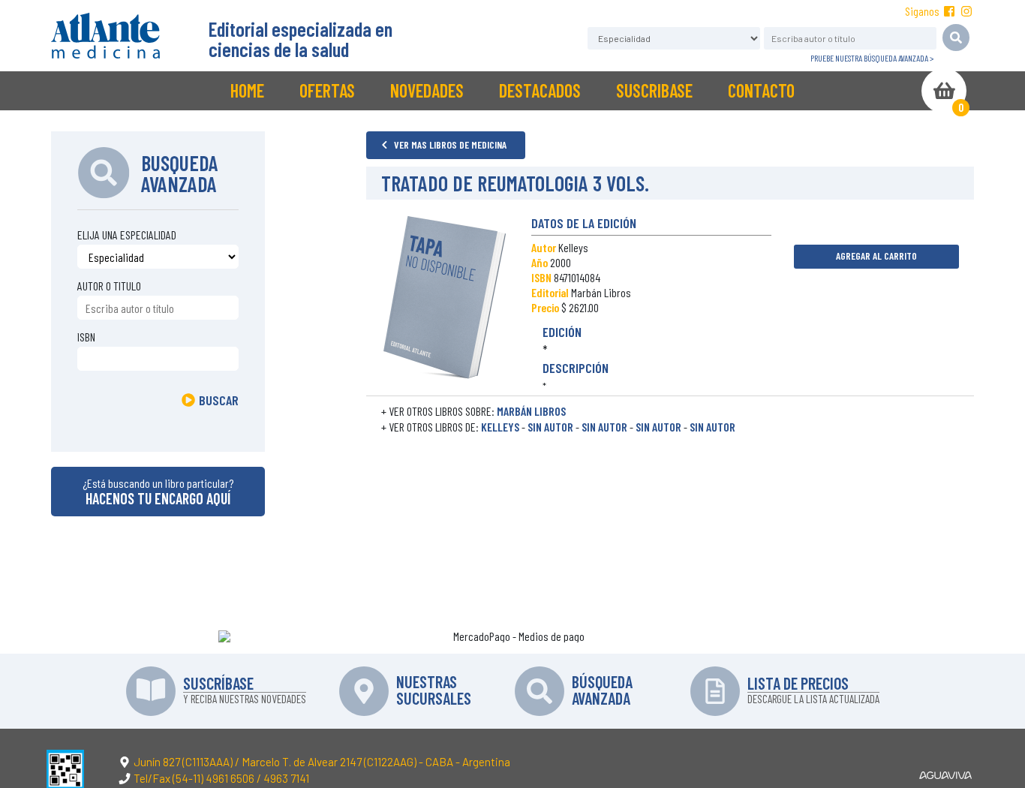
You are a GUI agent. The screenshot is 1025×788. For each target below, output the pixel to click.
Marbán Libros (531, 411)
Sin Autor (550, 427)
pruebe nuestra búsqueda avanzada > (871, 57)
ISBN (86, 336)
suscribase (654, 90)
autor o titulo (109, 285)
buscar (219, 400)
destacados (540, 90)
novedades (427, 90)
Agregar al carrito (876, 255)
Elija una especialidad (126, 234)
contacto (761, 90)
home (247, 90)
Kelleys (500, 427)
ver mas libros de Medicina (449, 144)
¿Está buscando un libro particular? (158, 491)
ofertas (327, 90)
